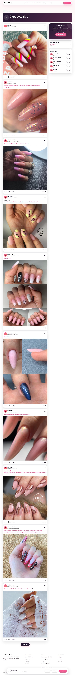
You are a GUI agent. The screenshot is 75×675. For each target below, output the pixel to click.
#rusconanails (27, 29)
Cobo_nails (9, 410)
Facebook (60, 659)
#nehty (27, 472)
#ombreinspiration (24, 143)
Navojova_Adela (11, 585)
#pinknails (28, 85)
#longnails (22, 532)
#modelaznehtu (32, 472)
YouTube (60, 661)
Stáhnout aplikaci (60, 34)
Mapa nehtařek (37, 3)
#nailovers (36, 530)
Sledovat (68, 54)
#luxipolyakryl (12, 29)
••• (45, 26)
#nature (18, 143)
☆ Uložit (44, 77)
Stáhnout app (67, 3)
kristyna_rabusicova (11, 140)
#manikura (6, 474)
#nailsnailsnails (7, 530)
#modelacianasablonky (30, 532)
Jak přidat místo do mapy (47, 667)
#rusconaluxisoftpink (13, 85)
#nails (5, 202)
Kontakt (49, 3)
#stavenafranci (12, 532)
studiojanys (10, 82)
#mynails (14, 530)
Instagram (60, 657)
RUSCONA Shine (29, 3)
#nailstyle (6, 532)
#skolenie (31, 530)
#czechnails (10, 202)
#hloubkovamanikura (17, 202)
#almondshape (19, 472)
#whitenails (14, 588)
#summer (6, 29)
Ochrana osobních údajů (46, 657)
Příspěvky (44, 3)
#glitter (18, 532)
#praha (27, 414)
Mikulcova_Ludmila (11, 254)
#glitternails (19, 588)
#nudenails (23, 414)
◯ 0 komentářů (11, 77)
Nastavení (47, 671)
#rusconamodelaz (27, 202)
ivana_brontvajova (11, 527)
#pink (40, 530)
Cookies (43, 661)
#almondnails (39, 532)
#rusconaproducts (20, 29)
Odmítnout (54, 671)
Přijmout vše (63, 671)
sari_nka (9, 25)
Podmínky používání (45, 659)
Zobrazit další (25, 644)
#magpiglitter (19, 530)
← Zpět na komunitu (8, 11)
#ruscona (6, 85)
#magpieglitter (7, 87)
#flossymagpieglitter (35, 85)
